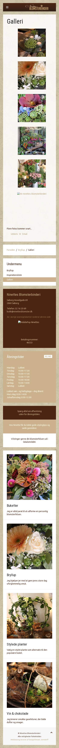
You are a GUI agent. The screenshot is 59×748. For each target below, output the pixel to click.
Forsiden (11, 250)
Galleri (10, 279)
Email (24, 234)
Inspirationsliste (14, 275)
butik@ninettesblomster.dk (19, 311)
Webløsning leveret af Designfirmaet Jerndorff (29, 740)
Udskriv (14, 234)
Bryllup (21, 250)
